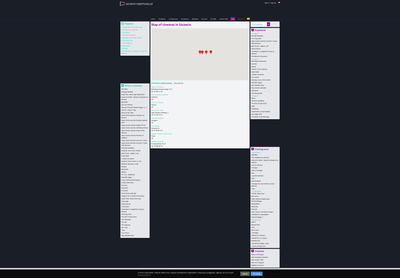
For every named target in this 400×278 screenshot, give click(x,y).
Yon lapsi (254, 168)
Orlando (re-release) (258, 235)
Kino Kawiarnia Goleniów (159, 95)
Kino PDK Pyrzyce (157, 102)
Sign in (267, 3)
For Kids (213, 19)
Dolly (253, 106)
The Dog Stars (256, 38)
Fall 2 (253, 178)
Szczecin (257, 24)
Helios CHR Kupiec (157, 87)
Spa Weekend (256, 181)
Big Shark (124, 102)
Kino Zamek (155, 126)
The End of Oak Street (259, 103)
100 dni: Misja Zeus (257, 193)
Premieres (161, 19)
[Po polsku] (279, 2)
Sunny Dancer (256, 49)
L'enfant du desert (257, 74)
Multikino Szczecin (157, 142)
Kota (253, 227)
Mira (252, 173)
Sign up (273, 3)
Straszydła (126, 46)
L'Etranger (254, 233)
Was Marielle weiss (257, 85)
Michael (123, 167)
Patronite (241, 19)
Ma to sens (255, 230)
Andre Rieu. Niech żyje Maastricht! (132, 94)
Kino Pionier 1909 (157, 110)
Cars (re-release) (256, 165)
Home (153, 19)
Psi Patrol (126, 32)
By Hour (204, 19)
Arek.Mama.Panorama (258, 61)
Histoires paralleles (257, 101)
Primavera (254, 91)
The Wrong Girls (256, 93)
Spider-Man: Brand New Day (132, 27)
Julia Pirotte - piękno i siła (260, 46)
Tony (253, 189)
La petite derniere (257, 176)
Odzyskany (255, 109)
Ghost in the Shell (127, 113)
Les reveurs (255, 77)
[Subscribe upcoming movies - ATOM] (248, 19)
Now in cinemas (133, 85)
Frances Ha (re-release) (259, 69)
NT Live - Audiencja (128, 175)
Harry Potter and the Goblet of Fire (133, 125)
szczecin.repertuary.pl (139, 4)
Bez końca (254, 196)
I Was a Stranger (257, 170)
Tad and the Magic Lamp (260, 243)
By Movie (195, 19)
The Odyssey (127, 43)
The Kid (124, 222)
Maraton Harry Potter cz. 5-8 (131, 161)
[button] (206, 52)
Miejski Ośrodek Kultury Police (161, 134)
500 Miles (254, 155)
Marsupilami (255, 204)
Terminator (125, 207)
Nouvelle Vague (256, 83)
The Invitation (126, 220)
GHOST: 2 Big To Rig (128, 110)
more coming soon (259, 246)
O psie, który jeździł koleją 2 (131, 180)
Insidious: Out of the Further (261, 80)
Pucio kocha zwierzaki (258, 88)
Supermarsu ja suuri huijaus (260, 111)
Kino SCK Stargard (157, 118)
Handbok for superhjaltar (260, 214)
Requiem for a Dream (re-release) (132, 196)
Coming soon (262, 149)
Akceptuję (256, 274)
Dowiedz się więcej (144, 275)
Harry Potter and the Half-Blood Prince (134, 128)
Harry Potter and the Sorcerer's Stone (134, 140)
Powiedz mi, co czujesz (259, 238)
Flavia (253, 98)
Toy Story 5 (125, 233)
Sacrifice (254, 64)
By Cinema (185, 19)
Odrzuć (245, 274)
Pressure (254, 209)
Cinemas (259, 251)
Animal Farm (255, 225)
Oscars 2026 (223, 19)
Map (232, 19)
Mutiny (253, 67)
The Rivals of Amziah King (260, 117)
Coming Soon (173, 19)
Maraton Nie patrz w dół (129, 164)
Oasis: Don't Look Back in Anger (262, 212)
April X (253, 222)
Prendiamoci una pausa (259, 56)
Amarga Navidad (257, 36)
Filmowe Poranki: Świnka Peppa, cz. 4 (134, 107)
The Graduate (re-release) (260, 157)
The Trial (124, 228)
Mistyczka (254, 207)
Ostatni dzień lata (127, 183)
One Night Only (256, 114)
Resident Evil (255, 241)
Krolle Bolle (255, 72)
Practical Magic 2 (257, 217)
